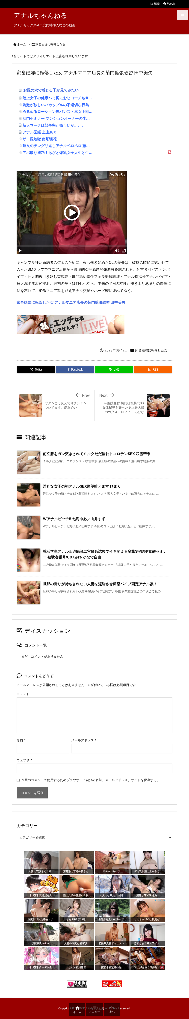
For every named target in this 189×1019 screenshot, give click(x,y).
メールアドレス (83, 740)
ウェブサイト (26, 760)
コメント (23, 694)
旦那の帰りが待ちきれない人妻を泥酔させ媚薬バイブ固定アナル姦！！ (102, 583)
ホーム (21, 44)
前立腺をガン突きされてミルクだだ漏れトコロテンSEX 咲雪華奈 (97, 453)
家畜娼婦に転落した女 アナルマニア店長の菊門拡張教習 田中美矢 (71, 302)
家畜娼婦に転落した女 (50, 44)
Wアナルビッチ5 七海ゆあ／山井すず (74, 518)
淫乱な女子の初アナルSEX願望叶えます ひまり (82, 486)
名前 (21, 740)
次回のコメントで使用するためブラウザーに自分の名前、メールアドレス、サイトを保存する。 (90, 780)
